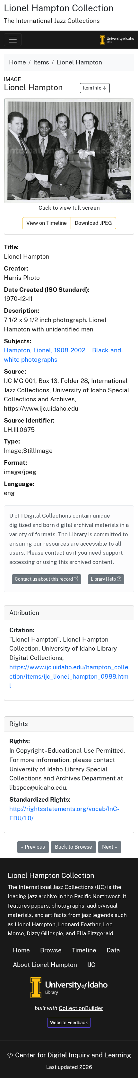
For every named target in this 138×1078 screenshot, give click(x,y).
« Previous (33, 847)
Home (17, 62)
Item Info (92, 88)
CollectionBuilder (81, 1008)
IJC (91, 964)
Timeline (84, 950)
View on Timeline (46, 223)
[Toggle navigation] (13, 39)
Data (113, 950)
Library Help (104, 579)
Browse (51, 950)
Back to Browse (73, 847)
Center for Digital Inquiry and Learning (72, 1055)
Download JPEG (93, 223)
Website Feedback (69, 1022)
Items (41, 62)
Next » (109, 847)
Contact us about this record (44, 579)
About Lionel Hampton (45, 964)
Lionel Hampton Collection (59, 8)
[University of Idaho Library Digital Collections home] (68, 986)
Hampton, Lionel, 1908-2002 (44, 350)
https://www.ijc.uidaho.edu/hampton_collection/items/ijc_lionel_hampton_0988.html (68, 676)
